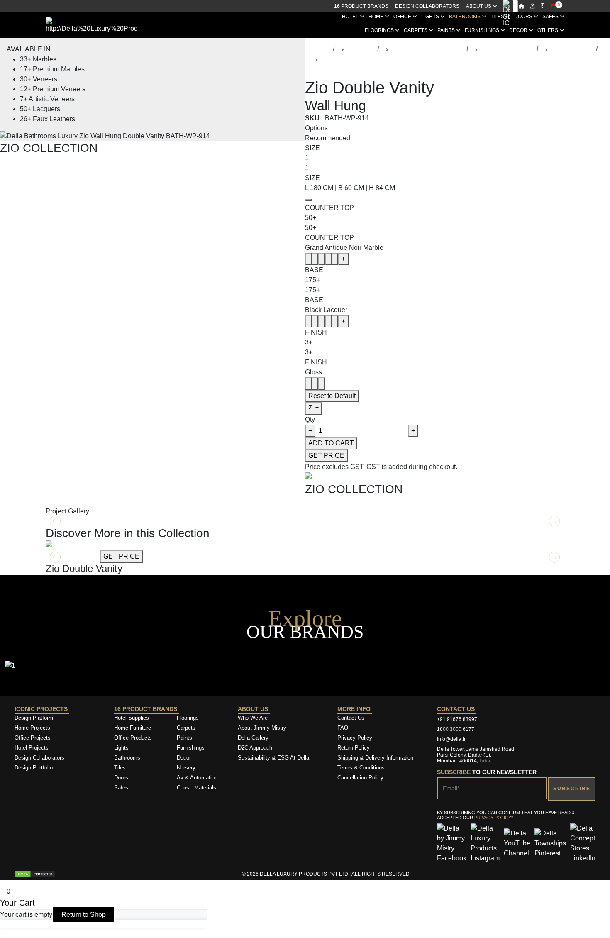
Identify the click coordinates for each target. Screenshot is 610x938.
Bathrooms (465, 17)
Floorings (380, 30)
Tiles (497, 17)
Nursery (186, 768)
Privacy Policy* (493, 817)
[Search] (506, 6)
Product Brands (361, 6)
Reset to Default (332, 395)
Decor (519, 30)
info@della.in (452, 739)
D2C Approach (255, 748)
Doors (524, 17)
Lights (430, 17)
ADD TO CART (331, 443)
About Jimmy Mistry (262, 728)
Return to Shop (83, 914)
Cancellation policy (360, 777)
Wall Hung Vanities (350, 59)
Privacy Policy (354, 738)
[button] (554, 557)
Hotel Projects (32, 748)
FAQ (342, 728)
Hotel (351, 17)
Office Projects (33, 738)
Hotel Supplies (131, 718)
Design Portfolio (34, 768)
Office (402, 17)
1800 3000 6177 (455, 729)
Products (361, 49)
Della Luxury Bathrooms (427, 49)
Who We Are (253, 718)
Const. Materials (196, 787)
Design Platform (35, 718)
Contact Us (350, 718)
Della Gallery (253, 738)
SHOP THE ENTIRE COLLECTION (52, 159)
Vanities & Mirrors (507, 49)
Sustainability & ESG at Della (273, 758)
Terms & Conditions (361, 768)
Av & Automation (197, 777)
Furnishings (482, 30)
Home (376, 17)
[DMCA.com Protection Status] (35, 874)
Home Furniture (132, 728)
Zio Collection (572, 49)
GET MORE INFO (72, 556)
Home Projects (32, 728)
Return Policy (353, 748)
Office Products (133, 738)
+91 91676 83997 (457, 719)
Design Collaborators (427, 6)
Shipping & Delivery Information (375, 758)
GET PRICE (326, 455)
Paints (446, 30)
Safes (551, 17)
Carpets (416, 30)
